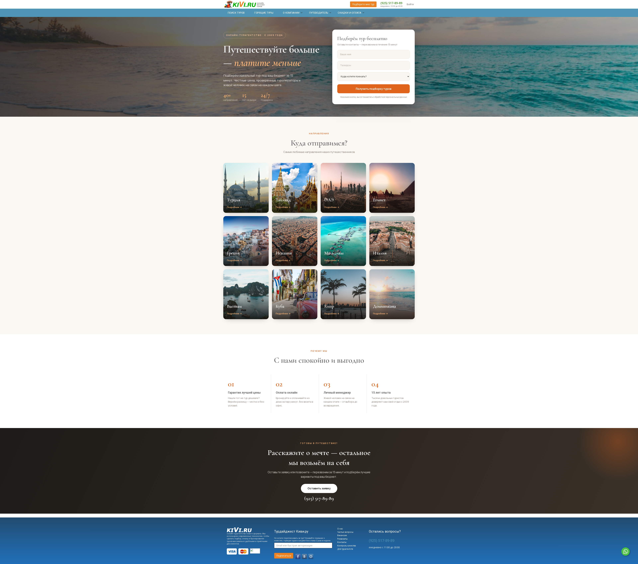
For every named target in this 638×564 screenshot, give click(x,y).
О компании (291, 12)
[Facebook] (297, 556)
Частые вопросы (345, 532)
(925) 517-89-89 (391, 2)
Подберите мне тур (363, 4)
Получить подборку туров (373, 89)
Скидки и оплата (349, 12)
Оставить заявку (319, 488)
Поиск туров (236, 12)
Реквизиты (342, 538)
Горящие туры (263, 12)
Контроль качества (346, 545)
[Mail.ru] (310, 556)
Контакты (341, 542)
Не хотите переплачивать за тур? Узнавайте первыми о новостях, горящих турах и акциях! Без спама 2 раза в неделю (302, 539)
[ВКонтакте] (304, 556)
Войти (410, 4)
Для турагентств (345, 549)
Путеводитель (318, 12)
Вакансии (342, 535)
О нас (340, 528)
